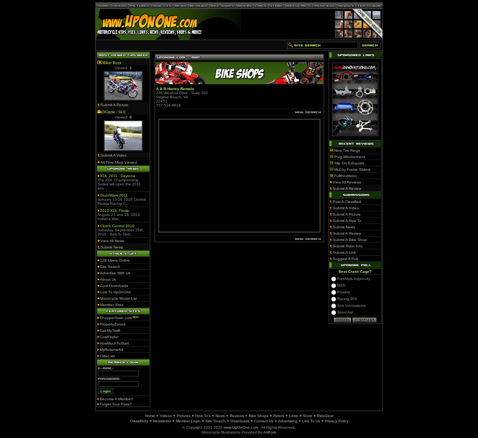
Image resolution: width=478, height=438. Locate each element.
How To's (203, 416)
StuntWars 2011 (114, 195)
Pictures (183, 416)
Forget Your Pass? (116, 404)
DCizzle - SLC (114, 112)
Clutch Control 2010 (117, 226)
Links (293, 416)
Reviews (237, 416)
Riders (278, 416)
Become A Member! (116, 399)
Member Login (188, 421)
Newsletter (162, 421)
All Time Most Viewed (118, 162)
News (220, 416)
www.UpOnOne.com (241, 427)
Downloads (239, 421)
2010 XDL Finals (114, 211)
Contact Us (263, 421)
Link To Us (311, 421)
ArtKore (269, 432)
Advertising (287, 421)
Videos (166, 416)
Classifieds (139, 421)
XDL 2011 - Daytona (117, 176)
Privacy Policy (336, 421)
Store (307, 416)
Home (150, 416)
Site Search (215, 421)
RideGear (325, 416)
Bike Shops (259, 416)
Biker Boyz (112, 63)
